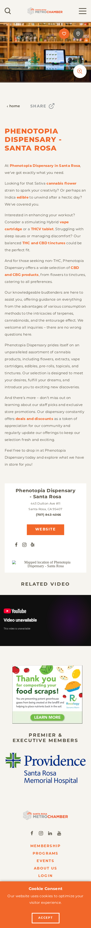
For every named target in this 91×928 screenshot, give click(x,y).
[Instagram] (24, 545)
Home (14, 106)
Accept (45, 918)
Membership (45, 846)
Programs (46, 854)
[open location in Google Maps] (45, 564)
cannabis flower (61, 184)
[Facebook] (16, 545)
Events (45, 861)
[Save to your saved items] (64, 33)
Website (45, 529)
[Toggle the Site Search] (8, 11)
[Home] (45, 815)
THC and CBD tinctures (43, 243)
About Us (45, 868)
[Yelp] (32, 545)
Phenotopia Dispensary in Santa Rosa (45, 166)
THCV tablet (42, 229)
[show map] (78, 33)
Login (45, 876)
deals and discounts (34, 419)
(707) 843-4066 (48, 514)
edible (22, 197)
